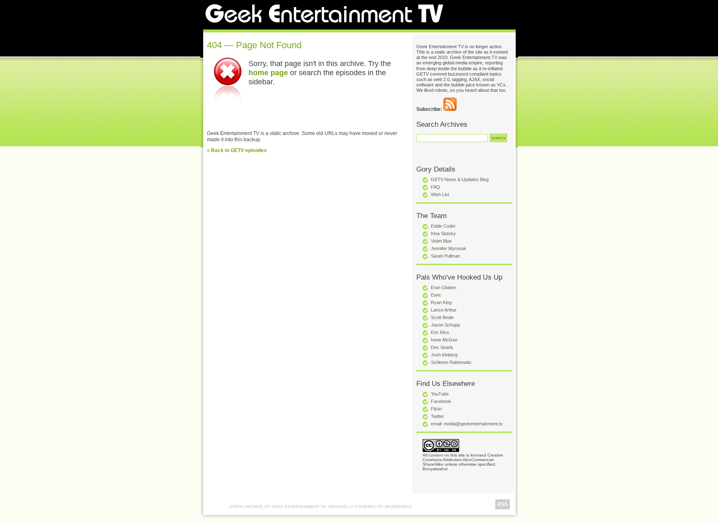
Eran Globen (443, 287)
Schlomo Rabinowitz (451, 362)
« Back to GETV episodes (237, 150)
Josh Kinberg (444, 354)
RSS (502, 504)
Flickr (436, 408)
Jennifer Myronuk (448, 248)
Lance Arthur (444, 309)
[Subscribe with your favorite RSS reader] (450, 109)
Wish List (440, 194)
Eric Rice (440, 332)
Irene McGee (444, 339)
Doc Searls (442, 347)
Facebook (441, 401)
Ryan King (441, 302)
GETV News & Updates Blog (460, 179)
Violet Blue (441, 240)
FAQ (435, 186)
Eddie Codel (443, 225)
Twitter (437, 416)
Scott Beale (442, 317)
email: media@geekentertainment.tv (467, 423)
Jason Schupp (445, 324)
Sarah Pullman (445, 255)
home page (268, 72)
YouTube (440, 393)
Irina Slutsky (443, 233)
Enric (436, 294)
